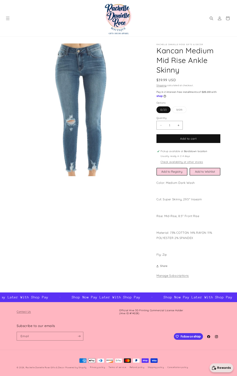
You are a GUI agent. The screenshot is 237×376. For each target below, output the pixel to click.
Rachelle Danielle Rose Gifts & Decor (45, 367)
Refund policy (137, 367)
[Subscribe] (79, 336)
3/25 (181, 110)
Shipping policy (156, 367)
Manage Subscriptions (172, 275)
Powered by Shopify (76, 367)
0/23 (163, 109)
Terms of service (117, 367)
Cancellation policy (177, 367)
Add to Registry (171, 171)
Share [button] (164, 266)
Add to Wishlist (205, 171)
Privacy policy (97, 367)
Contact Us (24, 311)
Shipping (161, 85)
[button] (8, 18)
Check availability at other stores (182, 162)
